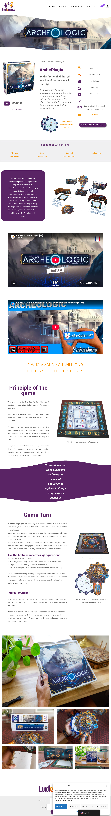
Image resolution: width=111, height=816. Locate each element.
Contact (90, 6)
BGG (42, 153)
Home (52, 6)
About (62, 6)
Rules (95, 114)
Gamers (50, 62)
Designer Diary (69, 156)
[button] (107, 786)
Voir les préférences (94, 807)
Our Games (76, 6)
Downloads (14, 156)
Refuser (74, 807)
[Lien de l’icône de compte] (107, 6)
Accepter (61, 807)
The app (14, 153)
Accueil (42, 62)
